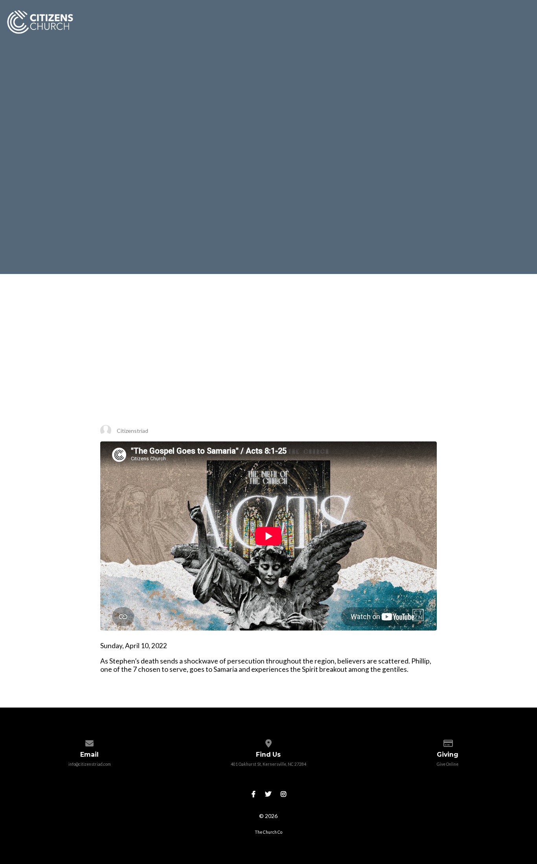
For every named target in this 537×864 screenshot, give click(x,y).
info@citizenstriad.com (89, 764)
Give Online (447, 764)
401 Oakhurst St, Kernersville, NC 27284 (268, 764)
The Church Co (268, 832)
